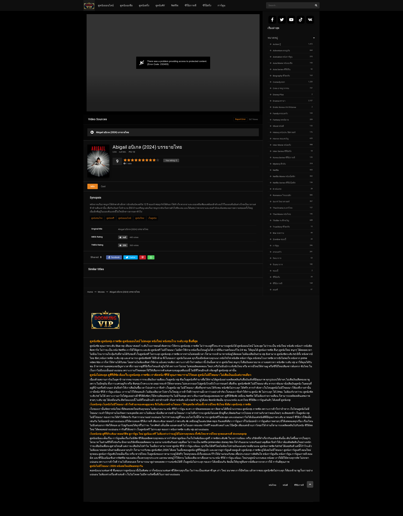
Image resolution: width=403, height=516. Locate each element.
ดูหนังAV (160, 5)
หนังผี (285, 485)
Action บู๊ (277, 44)
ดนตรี (275, 290)
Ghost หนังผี (278, 126)
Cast (103, 186)
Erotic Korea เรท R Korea (284, 107)
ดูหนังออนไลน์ (106, 5)
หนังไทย (272, 485)
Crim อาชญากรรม (281, 88)
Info (93, 186)
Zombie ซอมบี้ (279, 239)
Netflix (174, 5)
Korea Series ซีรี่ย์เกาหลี (284, 157)
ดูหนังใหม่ (139, 218)
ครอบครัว (277, 252)
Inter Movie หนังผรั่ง (282, 145)
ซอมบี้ (275, 271)
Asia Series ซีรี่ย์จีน (281, 69)
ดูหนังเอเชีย (126, 5)
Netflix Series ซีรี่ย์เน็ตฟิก (284, 183)
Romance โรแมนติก (282, 195)
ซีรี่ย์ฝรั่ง (207, 5)
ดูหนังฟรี (110, 218)
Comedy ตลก (279, 82)
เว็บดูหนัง (152, 218)
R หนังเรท (277, 189)
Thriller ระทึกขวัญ (281, 220)
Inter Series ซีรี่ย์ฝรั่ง (282, 151)
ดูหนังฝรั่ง (144, 5)
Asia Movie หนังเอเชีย (282, 63)
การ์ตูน (221, 5)
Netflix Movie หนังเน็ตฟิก (284, 176)
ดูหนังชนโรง (96, 218)
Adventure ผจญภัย (281, 50)
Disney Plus (278, 94)
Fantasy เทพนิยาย (281, 120)
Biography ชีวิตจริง (281, 76)
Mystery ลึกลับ (279, 164)
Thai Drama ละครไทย (282, 208)
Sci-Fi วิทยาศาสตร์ (281, 201)
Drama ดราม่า (279, 101)
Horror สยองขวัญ (281, 138)
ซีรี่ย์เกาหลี (190, 5)
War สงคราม (278, 233)
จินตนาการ (278, 264)
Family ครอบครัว (280, 113)
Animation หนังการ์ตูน (282, 57)
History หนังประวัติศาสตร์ (284, 132)
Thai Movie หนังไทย (282, 214)
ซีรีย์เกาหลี (299, 485)
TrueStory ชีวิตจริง (281, 227)
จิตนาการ (277, 258)
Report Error (240, 119)
